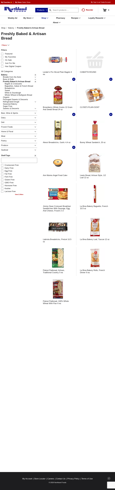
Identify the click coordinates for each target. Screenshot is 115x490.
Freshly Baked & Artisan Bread (30, 28)
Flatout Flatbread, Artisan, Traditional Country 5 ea (54, 271)
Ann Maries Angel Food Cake (55, 175)
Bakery (11, 28)
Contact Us (60, 479)
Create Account (106, 2)
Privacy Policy (73, 479)
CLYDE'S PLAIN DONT (89, 107)
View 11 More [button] (19, 194)
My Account (27, 479)
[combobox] (41, 10)
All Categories (7, 71)
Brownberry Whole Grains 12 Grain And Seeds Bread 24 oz (57, 108)
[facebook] (108, 479)
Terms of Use (87, 479)
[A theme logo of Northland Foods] (14, 9)
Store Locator (39, 479)
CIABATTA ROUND (88, 72)
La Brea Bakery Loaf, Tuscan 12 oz (94, 239)
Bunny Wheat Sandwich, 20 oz (93, 142)
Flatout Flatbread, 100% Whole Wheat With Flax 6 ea (56, 302)
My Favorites (5, 2)
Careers (50, 479)
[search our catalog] (50, 10)
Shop (3, 28)
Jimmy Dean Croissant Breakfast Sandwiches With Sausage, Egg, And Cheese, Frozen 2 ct (57, 208)
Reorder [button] (89, 10)
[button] (34, 75)
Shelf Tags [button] (5, 155)
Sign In (95, 2)
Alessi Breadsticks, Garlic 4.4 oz (57, 142)
